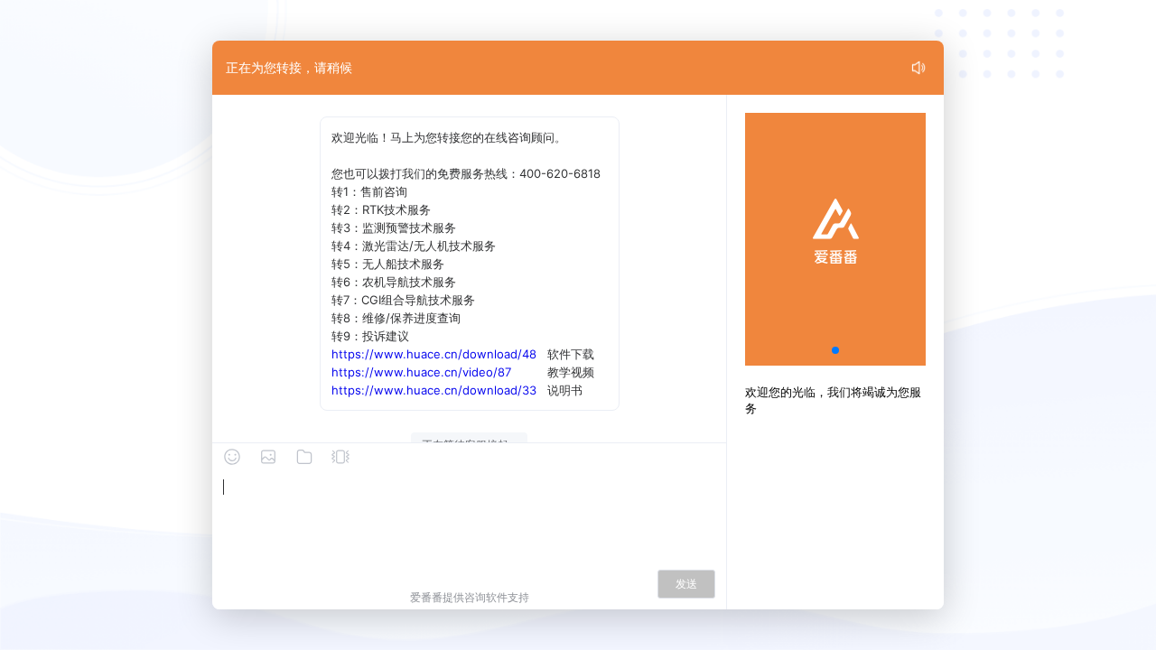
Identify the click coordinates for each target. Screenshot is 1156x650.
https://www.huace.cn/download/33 (433, 390)
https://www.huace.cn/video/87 (421, 372)
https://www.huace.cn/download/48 (433, 354)
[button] (835, 350)
